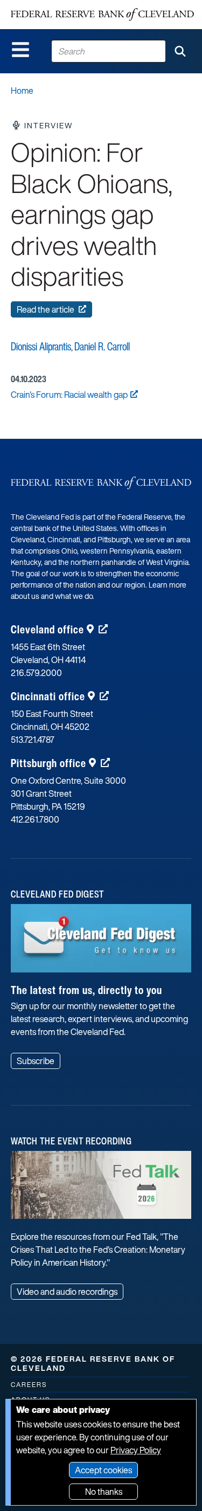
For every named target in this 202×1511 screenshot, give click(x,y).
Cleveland (47, 629)
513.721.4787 (32, 739)
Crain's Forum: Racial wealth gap (69, 394)
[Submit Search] (180, 51)
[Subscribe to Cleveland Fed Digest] (101, 942)
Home (22, 90)
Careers (29, 1384)
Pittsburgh (48, 763)
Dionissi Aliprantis (41, 346)
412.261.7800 (35, 819)
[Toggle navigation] (20, 49)
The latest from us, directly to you (86, 990)
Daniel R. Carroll (102, 346)
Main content (52, 5)
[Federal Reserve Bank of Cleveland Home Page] (102, 14)
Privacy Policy (135, 1450)
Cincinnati (48, 696)
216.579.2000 (36, 672)
